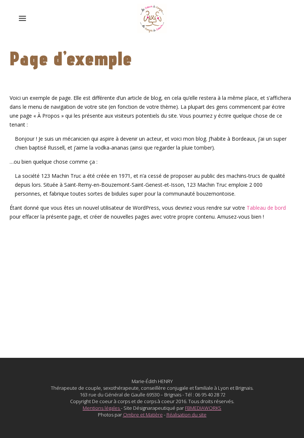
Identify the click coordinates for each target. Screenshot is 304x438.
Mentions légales (101, 408)
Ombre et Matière (143, 414)
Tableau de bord (266, 207)
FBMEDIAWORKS (203, 408)
